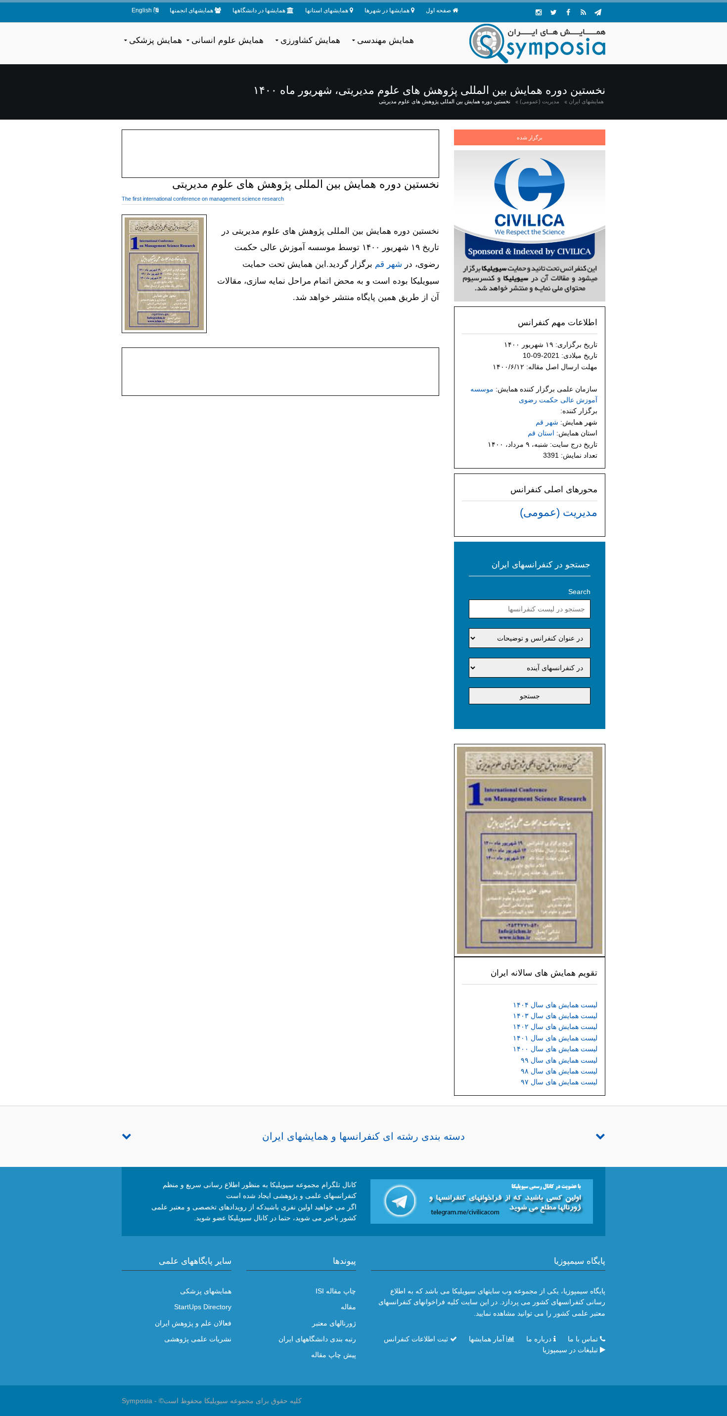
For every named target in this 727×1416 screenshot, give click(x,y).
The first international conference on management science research (203, 199)
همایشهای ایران (586, 101)
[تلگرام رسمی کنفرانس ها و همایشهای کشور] (598, 12)
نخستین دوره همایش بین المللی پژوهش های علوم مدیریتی (444, 101)
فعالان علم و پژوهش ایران (193, 1323)
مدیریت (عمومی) (539, 101)
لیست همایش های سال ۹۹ (559, 1060)
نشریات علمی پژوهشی (197, 1339)
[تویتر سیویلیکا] (553, 12)
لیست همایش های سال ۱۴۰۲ (555, 1026)
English (142, 10)
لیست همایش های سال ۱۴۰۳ (555, 1016)
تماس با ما (583, 1339)
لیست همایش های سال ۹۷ (559, 1082)
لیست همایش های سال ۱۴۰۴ (555, 1005)
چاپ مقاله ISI (336, 1291)
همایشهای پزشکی (205, 1291)
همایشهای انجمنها (191, 10)
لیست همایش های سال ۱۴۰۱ (555, 1038)
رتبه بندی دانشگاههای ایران (317, 1339)
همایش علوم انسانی (227, 40)
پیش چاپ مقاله (333, 1355)
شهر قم (547, 422)
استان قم (541, 433)
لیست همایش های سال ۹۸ (559, 1071)
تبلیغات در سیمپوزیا (570, 1350)
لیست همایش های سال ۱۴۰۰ (555, 1049)
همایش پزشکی (155, 40)
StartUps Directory (202, 1307)
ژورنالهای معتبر (334, 1323)
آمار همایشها (486, 1339)
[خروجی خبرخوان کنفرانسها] (583, 12)
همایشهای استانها (326, 10)
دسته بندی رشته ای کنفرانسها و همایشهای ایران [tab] (363, 1136)
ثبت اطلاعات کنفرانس (416, 1339)
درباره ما (538, 1339)
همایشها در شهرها (386, 10)
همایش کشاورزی (310, 40)
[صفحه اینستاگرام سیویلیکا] (538, 12)
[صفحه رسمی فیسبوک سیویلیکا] (568, 12)
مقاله (348, 1307)
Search (579, 592)
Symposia (137, 1401)
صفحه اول (438, 10)
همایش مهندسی (385, 40)
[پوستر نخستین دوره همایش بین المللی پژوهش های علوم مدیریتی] (529, 850)
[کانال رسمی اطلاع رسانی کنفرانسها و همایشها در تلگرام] (481, 1201)
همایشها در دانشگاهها (258, 10)
